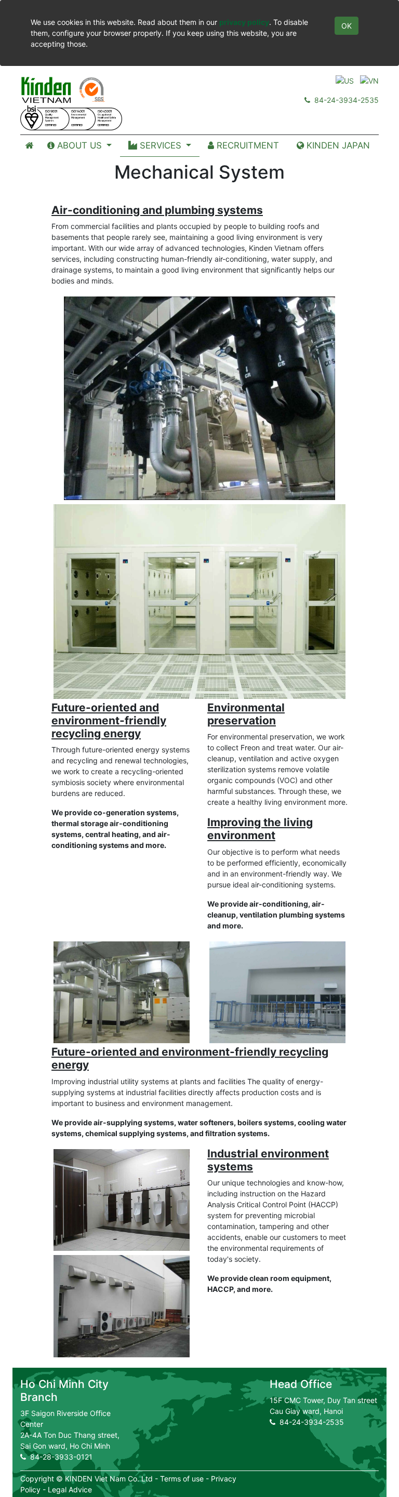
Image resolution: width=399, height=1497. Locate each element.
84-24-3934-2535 (344, 100)
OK (346, 25)
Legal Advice (70, 1489)
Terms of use (182, 1478)
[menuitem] (29, 145)
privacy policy (244, 22)
